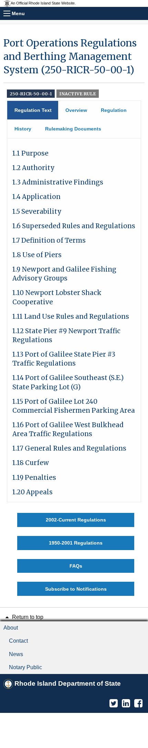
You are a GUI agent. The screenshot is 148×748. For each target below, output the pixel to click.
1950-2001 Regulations (76, 543)
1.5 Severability (37, 211)
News (16, 654)
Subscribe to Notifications (76, 589)
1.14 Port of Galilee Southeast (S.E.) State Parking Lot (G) (68, 382)
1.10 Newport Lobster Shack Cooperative (57, 297)
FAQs (76, 566)
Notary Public (25, 667)
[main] (74, 316)
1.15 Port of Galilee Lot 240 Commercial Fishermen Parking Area (73, 406)
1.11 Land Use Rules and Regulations (70, 316)
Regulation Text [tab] (33, 110)
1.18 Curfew (30, 463)
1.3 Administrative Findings (57, 182)
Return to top (27, 617)
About (10, 628)
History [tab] (22, 128)
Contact (18, 641)
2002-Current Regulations (76, 520)
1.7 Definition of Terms (49, 240)
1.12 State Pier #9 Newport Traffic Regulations (66, 335)
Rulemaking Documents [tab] (73, 128)
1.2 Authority (33, 168)
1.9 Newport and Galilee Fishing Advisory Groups (64, 273)
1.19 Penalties (34, 478)
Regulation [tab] (114, 110)
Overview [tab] (76, 110)
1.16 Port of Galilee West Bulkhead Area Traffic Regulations (68, 429)
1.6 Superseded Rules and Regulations (73, 226)
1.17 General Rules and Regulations (69, 448)
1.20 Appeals (32, 492)
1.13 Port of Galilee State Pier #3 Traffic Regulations (63, 358)
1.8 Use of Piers (37, 255)
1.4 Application (36, 197)
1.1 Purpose (30, 153)
